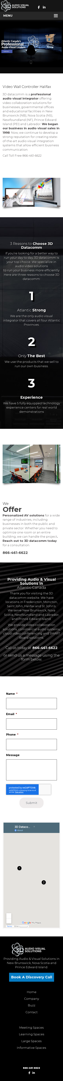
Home (31, 992)
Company (31, 998)
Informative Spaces (31, 1047)
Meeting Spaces (31, 1027)
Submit (31, 803)
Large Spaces (31, 1041)
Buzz (31, 1005)
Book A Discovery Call (31, 977)
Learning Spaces (31, 1034)
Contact (32, 1012)
